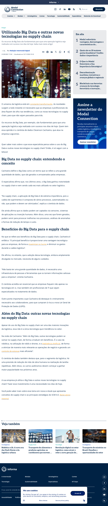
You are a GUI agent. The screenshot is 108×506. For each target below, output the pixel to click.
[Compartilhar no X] (56, 52)
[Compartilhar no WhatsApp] (60, 52)
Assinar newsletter (88, 142)
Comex (42, 16)
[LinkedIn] (65, 9)
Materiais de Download (92, 16)
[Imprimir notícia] (47, 52)
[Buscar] (80, 9)
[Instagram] (55, 9)
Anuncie (99, 9)
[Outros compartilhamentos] (68, 52)
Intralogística (32, 16)
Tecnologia (51, 16)
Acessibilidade (7, 497)
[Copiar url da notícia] (43, 52)
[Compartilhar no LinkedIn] (52, 52)
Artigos (4, 28)
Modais (20, 16)
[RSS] (74, 9)
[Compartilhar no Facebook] (64, 52)
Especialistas (76, 16)
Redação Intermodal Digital (20, 51)
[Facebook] (60, 9)
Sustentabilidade (63, 16)
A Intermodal (6, 477)
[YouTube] (69, 9)
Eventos (10, 16)
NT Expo (75, 482)
